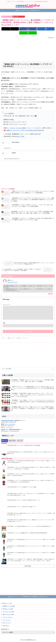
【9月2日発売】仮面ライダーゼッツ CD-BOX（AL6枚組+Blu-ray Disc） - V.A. (23, 500)
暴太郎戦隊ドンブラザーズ (19, 16)
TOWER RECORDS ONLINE (7, 420)
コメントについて (7, 619)
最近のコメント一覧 (7, 603)
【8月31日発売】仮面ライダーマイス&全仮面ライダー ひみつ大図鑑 (21, 487)
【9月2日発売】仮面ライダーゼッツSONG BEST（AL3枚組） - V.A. (21, 506)
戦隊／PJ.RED (12, 440)
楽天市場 (3, 429)
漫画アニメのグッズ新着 (8, 614)
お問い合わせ (6, 625)
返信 (51, 293)
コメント (6, 304)
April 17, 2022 (20, 136)
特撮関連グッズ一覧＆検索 (9, 606)
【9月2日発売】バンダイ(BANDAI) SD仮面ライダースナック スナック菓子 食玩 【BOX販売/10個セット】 (29, 526)
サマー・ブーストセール (10, 424)
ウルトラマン (20, 440)
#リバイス (13, 130)
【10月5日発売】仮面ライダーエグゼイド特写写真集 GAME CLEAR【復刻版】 (24, 445)
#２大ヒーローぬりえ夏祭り (18, 128)
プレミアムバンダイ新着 (8, 611)
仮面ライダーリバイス (7, 16)
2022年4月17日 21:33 (13, 282)
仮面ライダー (5, 440)
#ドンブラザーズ (22, 130)
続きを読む (28, 566)
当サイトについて (7, 622)
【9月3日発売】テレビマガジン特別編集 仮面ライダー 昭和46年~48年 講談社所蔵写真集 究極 (27, 532)
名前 (4, 323)
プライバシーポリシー (8, 617)
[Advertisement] (28, 50)
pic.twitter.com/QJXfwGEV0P (35, 130)
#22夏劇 (7, 130)
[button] (53, 369)
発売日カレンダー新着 (8, 608)
